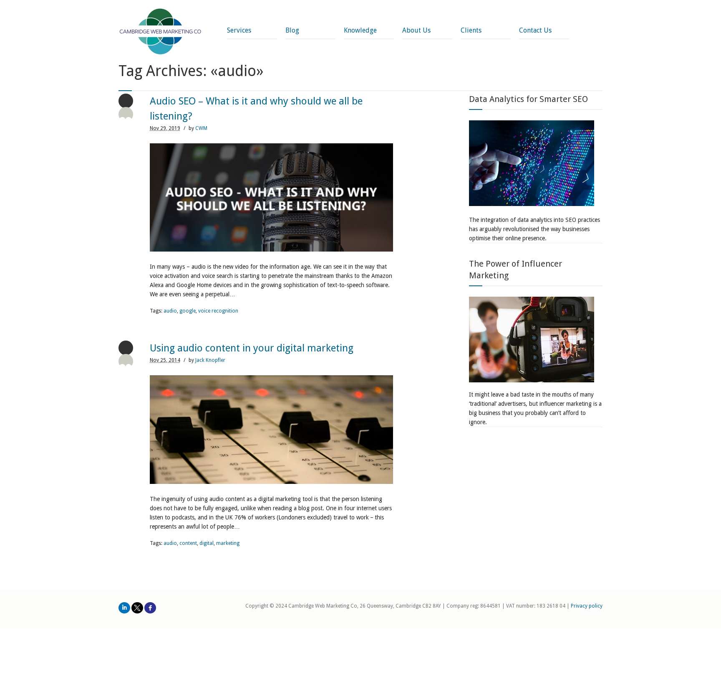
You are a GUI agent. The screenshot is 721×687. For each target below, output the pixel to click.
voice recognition (218, 311)
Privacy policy (587, 606)
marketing (227, 543)
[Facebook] (150, 607)
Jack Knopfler (210, 360)
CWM (201, 128)
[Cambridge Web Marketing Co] (160, 32)
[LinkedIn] (124, 607)
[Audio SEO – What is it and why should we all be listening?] (271, 197)
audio (170, 311)
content (188, 543)
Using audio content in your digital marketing (251, 348)
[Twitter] (137, 607)
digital (206, 543)
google (187, 311)
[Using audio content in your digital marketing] (271, 429)
